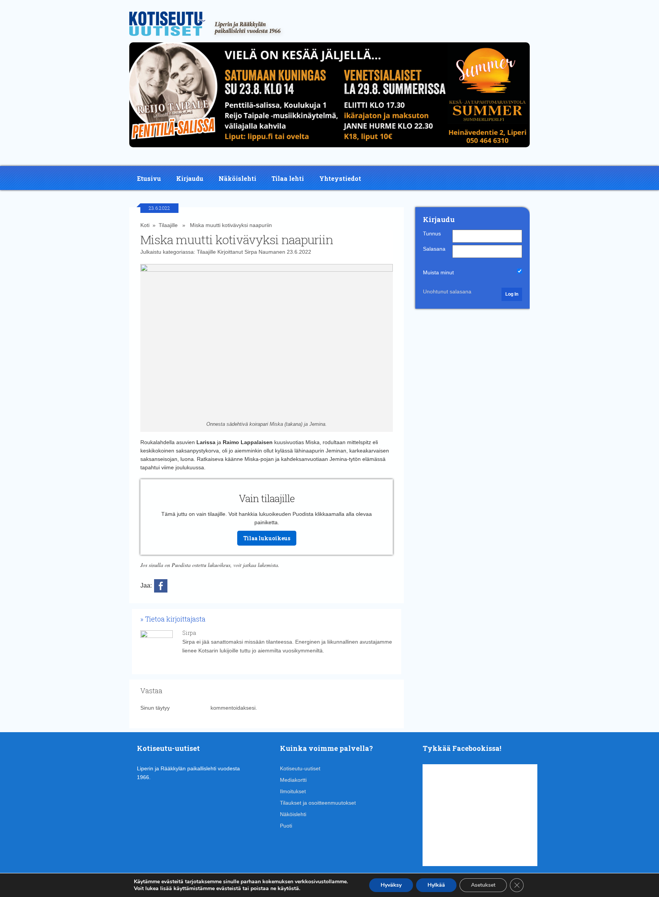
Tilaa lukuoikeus (266, 538)
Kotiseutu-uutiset (300, 768)
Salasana (434, 249)
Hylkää (436, 885)
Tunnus (432, 233)
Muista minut (438, 272)
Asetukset (483, 885)
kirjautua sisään (190, 708)
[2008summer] (329, 149)
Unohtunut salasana (447, 291)
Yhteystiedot (340, 178)
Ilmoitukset (293, 791)
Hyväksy (391, 885)
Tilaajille (168, 225)
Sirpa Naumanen (264, 252)
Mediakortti (293, 780)
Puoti (286, 826)
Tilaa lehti (288, 178)
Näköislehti (237, 178)
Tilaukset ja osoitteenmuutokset (318, 803)
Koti (144, 225)
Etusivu (149, 178)
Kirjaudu (189, 178)
